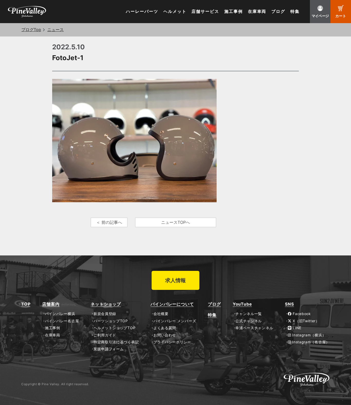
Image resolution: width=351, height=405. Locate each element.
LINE (296, 328)
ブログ (278, 11)
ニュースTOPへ (175, 222)
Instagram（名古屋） (310, 342)
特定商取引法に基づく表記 (116, 342)
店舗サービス (205, 11)
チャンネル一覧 (248, 314)
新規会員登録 (105, 314)
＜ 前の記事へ (109, 222)
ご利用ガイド (105, 335)
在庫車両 (257, 11)
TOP (25, 304)
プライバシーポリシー (172, 342)
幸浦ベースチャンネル (254, 328)
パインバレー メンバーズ (174, 321)
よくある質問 (164, 328)
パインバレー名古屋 (62, 321)
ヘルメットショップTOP (114, 328)
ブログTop (31, 29)
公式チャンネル (248, 321)
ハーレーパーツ (142, 11)
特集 (295, 11)
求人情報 (175, 280)
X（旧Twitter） (305, 321)
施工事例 (233, 11)
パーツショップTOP (111, 321)
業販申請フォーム (109, 349)
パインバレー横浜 (60, 314)
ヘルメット (175, 11)
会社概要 (160, 314)
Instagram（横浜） (308, 335)
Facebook (301, 314)
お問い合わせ (164, 335)
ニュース (55, 29)
